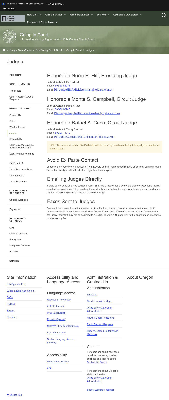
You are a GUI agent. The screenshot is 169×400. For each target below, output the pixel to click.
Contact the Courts (97, 362)
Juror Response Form (20, 169)
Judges (13, 133)
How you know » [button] (55, 3)
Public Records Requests (100, 324)
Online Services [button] (56, 14)
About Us (92, 294)
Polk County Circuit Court (49, 50)
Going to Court (74, 50)
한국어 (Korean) (55, 306)
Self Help (14, 260)
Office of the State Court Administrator (99, 309)
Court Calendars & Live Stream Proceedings (21, 146)
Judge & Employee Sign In (20, 290)
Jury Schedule (16, 175)
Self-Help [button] (103, 14)
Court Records (20, 83)
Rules (12, 121)
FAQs (10, 297)
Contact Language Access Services (60, 340)
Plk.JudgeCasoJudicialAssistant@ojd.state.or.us (84, 136)
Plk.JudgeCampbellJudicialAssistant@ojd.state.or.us (87, 113)
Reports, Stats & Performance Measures (102, 332)
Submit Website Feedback (100, 389)
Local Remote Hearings (21, 153)
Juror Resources (18, 181)
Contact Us (15, 115)
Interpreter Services (19, 245)
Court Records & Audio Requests (21, 98)
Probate (13, 251)
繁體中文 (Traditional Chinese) (63, 326)
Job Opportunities (16, 284)
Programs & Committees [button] (42, 22)
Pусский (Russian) (56, 312)
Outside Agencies (18, 199)
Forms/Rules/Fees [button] (81, 14)
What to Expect (17, 127)
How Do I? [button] (34, 14)
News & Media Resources (100, 317)
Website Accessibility (58, 361)
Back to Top (15, 394)
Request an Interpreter (59, 299)
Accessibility (15, 139)
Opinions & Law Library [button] (127, 14)
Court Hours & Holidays (99, 301)
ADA (49, 368)
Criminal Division (18, 233)
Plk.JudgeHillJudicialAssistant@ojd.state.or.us (83, 89)
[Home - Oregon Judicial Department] (3, 50)
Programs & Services (17, 219)
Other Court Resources (18, 192)
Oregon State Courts (20, 50)
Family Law (15, 239)
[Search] (164, 16)
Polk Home (15, 74)
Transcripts (15, 90)
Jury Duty (16, 162)
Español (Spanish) (56, 319)
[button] (9, 8)
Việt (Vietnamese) (56, 332)
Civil (11, 227)
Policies (11, 303)
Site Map (11, 317)
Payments (14, 209)
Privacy (11, 310)
